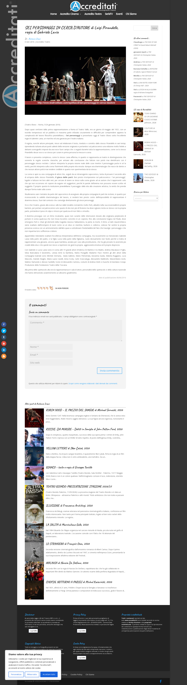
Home (53, 14)
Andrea (137, 62)
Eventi (119, 14)
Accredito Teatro (93, 14)
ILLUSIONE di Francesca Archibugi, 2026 (69, 505)
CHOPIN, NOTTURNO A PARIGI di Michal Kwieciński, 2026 (79, 582)
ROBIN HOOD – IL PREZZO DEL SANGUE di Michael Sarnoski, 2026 (84, 410)
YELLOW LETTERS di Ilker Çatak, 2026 (68, 448)
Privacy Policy (61, 674)
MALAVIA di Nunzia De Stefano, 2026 (67, 563)
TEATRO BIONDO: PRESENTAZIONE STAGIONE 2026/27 (79, 486)
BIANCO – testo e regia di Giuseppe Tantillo (69, 467)
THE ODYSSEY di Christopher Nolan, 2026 (145, 55)
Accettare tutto (49, 674)
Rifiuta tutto (32, 674)
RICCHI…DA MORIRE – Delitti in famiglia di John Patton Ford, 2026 (84, 429)
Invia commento (109, 370)
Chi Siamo (131, 14)
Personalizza (16, 674)
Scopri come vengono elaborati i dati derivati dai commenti (93, 383)
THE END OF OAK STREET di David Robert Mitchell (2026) (145, 45)
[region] (33, 665)
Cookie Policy (76, 674)
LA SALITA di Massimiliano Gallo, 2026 (67, 525)
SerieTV (109, 14)
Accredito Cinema (69, 14)
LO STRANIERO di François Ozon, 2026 (68, 544)
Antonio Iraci (34, 38)
